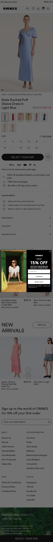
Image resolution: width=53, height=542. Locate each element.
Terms (30, 287)
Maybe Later (39, 282)
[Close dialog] (50, 251)
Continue (39, 276)
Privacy (33, 287)
